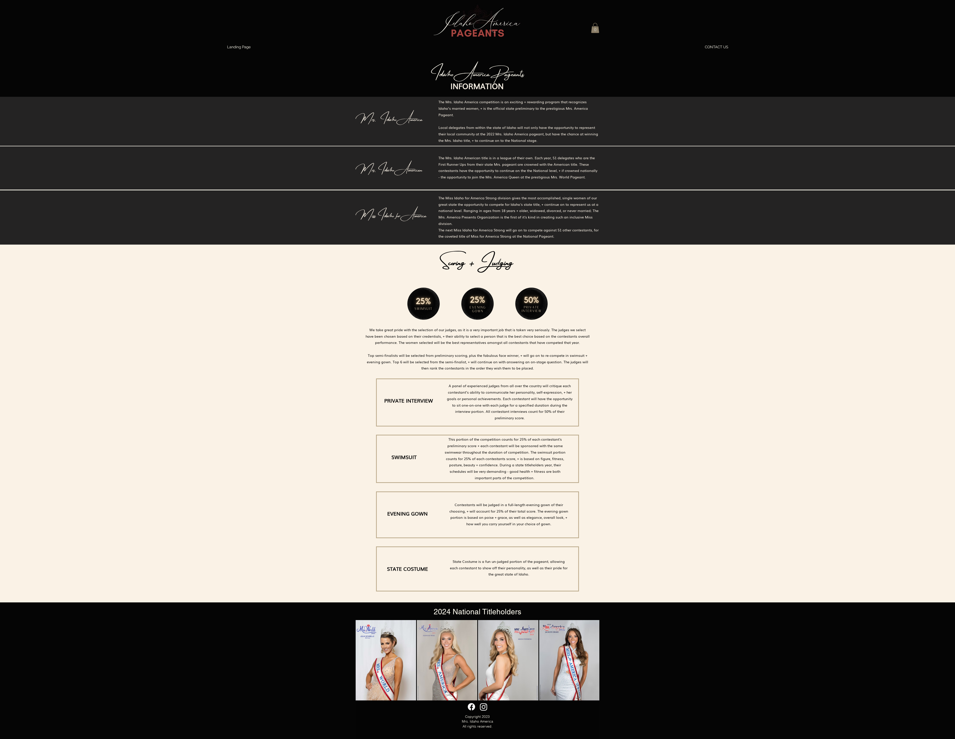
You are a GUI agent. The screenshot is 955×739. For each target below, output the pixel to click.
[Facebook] (471, 707)
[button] (595, 28)
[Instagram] (483, 707)
